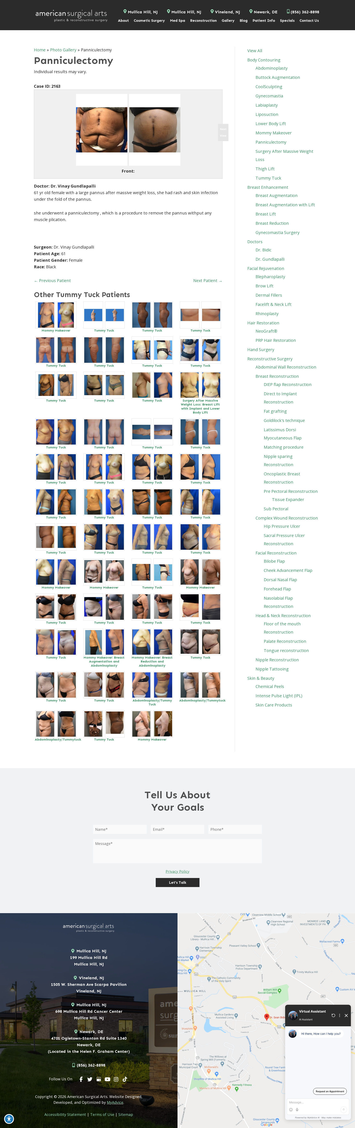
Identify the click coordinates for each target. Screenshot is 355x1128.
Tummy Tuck (104, 330)
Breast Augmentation (277, 195)
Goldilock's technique (284, 420)
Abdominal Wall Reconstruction (286, 367)
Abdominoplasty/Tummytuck (202, 700)
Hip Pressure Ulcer (282, 526)
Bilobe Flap (274, 561)
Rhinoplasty (267, 313)
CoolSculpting (269, 86)
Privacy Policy (177, 871)
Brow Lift (264, 286)
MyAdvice (115, 1102)
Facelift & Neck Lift (274, 304)
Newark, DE (265, 11)
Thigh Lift (265, 169)
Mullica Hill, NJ (143, 11)
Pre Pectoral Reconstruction (291, 491)
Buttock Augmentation (278, 77)
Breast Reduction (272, 223)
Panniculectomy (271, 142)
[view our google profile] (99, 1079)
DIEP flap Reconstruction (288, 384)
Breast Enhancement (267, 187)
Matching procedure (283, 447)
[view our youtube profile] (107, 1079)
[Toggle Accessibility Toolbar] (9, 1119)
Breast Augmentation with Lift (285, 204)
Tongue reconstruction (286, 650)
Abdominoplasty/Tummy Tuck (152, 702)
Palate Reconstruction (285, 641)
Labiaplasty (267, 105)
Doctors (255, 241)
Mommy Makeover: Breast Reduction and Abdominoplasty (152, 661)
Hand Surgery (260, 349)
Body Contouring (263, 60)
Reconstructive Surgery (270, 359)
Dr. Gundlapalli (270, 259)
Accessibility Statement (65, 1114)
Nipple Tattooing (272, 669)
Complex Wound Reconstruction (287, 518)
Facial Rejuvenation (265, 268)
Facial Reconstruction (276, 553)
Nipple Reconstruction (277, 660)
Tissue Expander (288, 499)
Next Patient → (207, 280)
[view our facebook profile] (81, 1079)
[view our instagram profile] (116, 1079)
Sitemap (125, 1114)
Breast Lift (266, 214)
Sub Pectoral (276, 509)
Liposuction (267, 114)
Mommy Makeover (56, 330)
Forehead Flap (277, 589)
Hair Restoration (263, 323)
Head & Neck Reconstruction (283, 615)
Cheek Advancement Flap (288, 570)
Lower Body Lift (271, 123)
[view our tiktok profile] (125, 1079)
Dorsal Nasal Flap (280, 579)
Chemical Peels (270, 686)
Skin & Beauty (260, 678)
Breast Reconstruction (277, 376)
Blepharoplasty (270, 276)
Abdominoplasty (272, 68)
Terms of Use (102, 1114)
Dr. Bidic (263, 250)
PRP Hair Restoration (276, 340)
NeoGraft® (266, 331)
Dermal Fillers (269, 295)
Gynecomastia (269, 96)
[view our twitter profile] (90, 1079)
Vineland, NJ (227, 11)
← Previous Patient (52, 280)
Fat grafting (275, 411)
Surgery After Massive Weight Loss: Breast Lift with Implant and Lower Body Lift (200, 406)
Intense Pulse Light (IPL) (279, 695)
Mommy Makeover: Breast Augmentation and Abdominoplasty (104, 661)
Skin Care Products (274, 705)
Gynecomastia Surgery (278, 232)
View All (254, 50)
